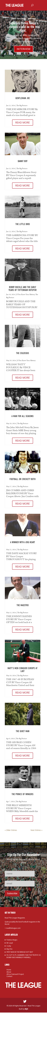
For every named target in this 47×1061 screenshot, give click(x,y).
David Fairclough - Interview (23, 18)
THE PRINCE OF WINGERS (22, 794)
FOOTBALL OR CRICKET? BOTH (23, 479)
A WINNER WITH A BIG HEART (22, 542)
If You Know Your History (25, 294)
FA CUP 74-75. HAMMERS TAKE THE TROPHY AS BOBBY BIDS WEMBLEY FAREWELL (24, 956)
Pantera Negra (12, 940)
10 (32, 55)
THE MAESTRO (23, 605)
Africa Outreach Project (15, 974)
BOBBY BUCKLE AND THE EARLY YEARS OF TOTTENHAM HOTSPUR (22, 289)
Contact (9, 976)
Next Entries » (36, 830)
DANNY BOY (22, 161)
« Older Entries (11, 830)
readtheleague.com (13, 928)
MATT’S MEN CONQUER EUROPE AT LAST (22, 670)
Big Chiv (9, 949)
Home (9, 970)
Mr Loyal (10, 943)
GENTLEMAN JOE (22, 98)
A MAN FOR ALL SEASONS (22, 416)
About (9, 972)
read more (22, 122)
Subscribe (12, 893)
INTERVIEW (23, 49)
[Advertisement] (23, 1036)
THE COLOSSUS (22, 353)
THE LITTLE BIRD (22, 224)
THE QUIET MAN (22, 731)
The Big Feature (21, 105)
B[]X (26, 1009)
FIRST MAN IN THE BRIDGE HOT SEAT (20, 952)
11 (34, 55)
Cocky (9, 946)
